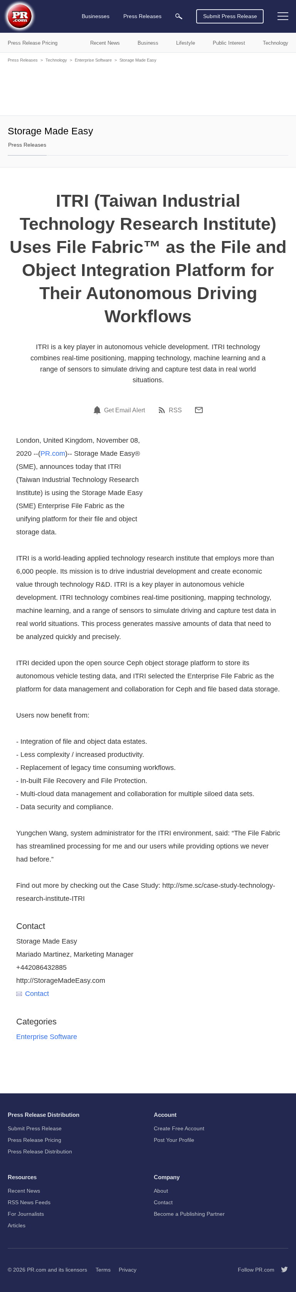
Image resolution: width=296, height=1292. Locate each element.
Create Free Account (179, 1128)
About (161, 1191)
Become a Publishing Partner (189, 1214)
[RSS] (163, 410)
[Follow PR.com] (281, 1269)
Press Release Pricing (34, 1140)
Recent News (24, 1191)
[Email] (199, 410)
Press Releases (23, 60)
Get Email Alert (124, 410)
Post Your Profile (174, 1140)
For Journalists (26, 1214)
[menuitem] (178, 16)
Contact (37, 993)
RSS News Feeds (29, 1202)
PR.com (52, 453)
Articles (16, 1225)
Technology (56, 60)
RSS (175, 410)
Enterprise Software (93, 60)
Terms (103, 1269)
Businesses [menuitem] (95, 16)
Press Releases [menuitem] (142, 16)
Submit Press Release (230, 16)
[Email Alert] (98, 410)
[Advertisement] (148, 88)
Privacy (127, 1269)
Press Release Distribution (40, 1151)
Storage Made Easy (137, 60)
